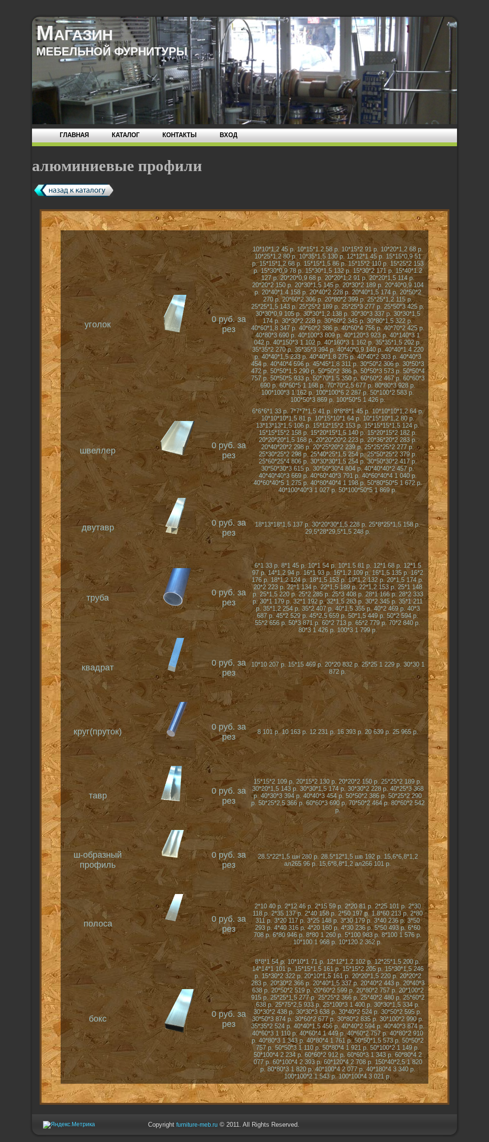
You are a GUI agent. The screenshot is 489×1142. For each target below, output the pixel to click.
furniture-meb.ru (197, 1124)
